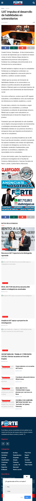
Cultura (3, 464)
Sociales (27, 460)
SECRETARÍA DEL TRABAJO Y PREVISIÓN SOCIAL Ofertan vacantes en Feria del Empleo (16, 356)
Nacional (16, 467)
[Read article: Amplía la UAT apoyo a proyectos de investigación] (18, 306)
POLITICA (28, 452)
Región (27, 455)
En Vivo (15, 452)
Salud (26, 457)
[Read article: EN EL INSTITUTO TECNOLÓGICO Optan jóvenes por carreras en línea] (8, 392)
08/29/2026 (5, 258)
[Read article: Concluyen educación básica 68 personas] (8, 381)
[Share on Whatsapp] (14, 47)
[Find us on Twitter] (7, 443)
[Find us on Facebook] (3, 443)
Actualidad (4, 452)
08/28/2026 (5, 325)
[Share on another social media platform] (31, 47)
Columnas (4, 462)
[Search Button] (34, 3)
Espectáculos (6, 400)
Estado (7, 8)
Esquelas (16, 457)
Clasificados (5, 460)
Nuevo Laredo (6, 366)
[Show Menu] (2, 3)
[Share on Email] (22, 47)
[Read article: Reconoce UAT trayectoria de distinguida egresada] (18, 239)
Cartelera (4, 455)
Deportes (4, 467)
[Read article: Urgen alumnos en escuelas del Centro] (8, 370)
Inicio (2, 8)
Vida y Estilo (28, 464)
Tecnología (28, 462)
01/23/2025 (4, 22)
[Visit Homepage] (18, 3)
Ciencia (3, 457)
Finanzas (16, 462)
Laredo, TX (16, 464)
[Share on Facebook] (5, 47)
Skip (21, 497)
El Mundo (4, 469)
